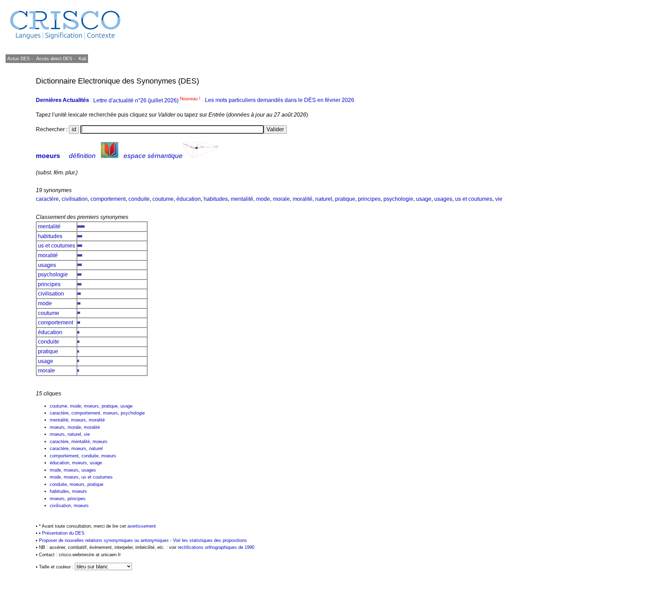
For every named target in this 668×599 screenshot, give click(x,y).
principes (369, 199)
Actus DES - (20, 58)
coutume (163, 199)
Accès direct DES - (55, 58)
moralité (302, 199)
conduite (139, 199)
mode (263, 199)
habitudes (216, 199)
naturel (323, 199)
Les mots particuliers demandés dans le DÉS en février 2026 (279, 100)
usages (443, 199)
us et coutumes (473, 199)
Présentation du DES (63, 533)
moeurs (48, 155)
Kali (82, 58)
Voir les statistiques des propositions (210, 540)
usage (423, 199)
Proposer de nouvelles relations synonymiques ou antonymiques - (106, 540)
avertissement (141, 526)
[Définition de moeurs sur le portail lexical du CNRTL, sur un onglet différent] (109, 155)
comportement (108, 199)
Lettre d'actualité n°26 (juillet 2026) (147, 100)
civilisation (75, 199)
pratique (345, 199)
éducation (188, 199)
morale (281, 199)
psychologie (398, 199)
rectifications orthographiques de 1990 (216, 547)
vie (498, 199)
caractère (47, 199)
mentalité (242, 199)
